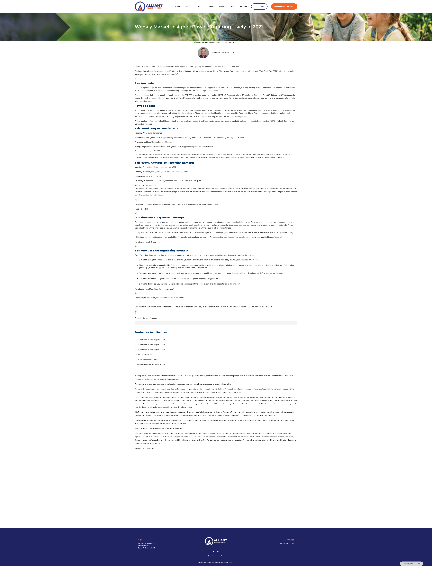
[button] (177, 6)
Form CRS (232, 563)
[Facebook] (213, 551)
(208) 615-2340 (289, 543)
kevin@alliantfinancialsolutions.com (216, 556)
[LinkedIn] (217, 551)
